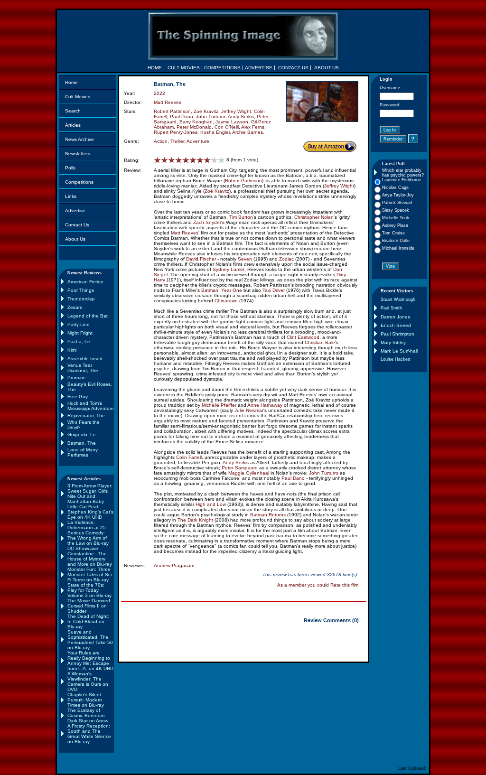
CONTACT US (293, 67)
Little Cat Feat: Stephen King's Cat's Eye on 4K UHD (90, 512)
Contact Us (77, 224)
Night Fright (80, 333)
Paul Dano (181, 116)
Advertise (75, 210)
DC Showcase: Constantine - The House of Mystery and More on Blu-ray (89, 556)
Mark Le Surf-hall (399, 351)
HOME (155, 67)
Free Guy (77, 396)
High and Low (211, 504)
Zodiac (286, 258)
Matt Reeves (167, 102)
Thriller (177, 141)
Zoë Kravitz (206, 111)
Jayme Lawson (231, 121)
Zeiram (74, 307)
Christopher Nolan (314, 217)
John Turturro (210, 116)
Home (71, 82)
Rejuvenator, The (86, 415)
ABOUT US (326, 67)
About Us (75, 239)
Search (73, 110)
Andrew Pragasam (174, 565)
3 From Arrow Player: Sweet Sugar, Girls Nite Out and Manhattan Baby (89, 493)
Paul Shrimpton (397, 333)
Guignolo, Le (81, 434)
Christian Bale (320, 342)
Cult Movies (77, 96)
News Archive (79, 139)
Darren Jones (395, 316)
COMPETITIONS (222, 67)
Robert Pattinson (172, 111)
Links (70, 196)
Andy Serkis (241, 116)
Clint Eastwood (303, 337)
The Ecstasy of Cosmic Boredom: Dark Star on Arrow (87, 715)
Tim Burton (241, 217)
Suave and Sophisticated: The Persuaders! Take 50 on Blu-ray (90, 639)
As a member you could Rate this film (317, 585)
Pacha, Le (78, 341)
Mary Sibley (393, 342)
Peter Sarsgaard (240, 467)
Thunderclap (81, 298)
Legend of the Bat (87, 315)
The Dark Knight (195, 520)
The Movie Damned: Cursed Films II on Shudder (89, 606)
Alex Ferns (252, 127)
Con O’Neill (227, 127)
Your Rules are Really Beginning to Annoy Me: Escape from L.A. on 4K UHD (90, 660)
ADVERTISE (258, 67)
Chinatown (226, 300)
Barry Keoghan (196, 121)
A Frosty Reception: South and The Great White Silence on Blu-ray (89, 733)
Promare (76, 377)
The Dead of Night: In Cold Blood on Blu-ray (88, 621)
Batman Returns (268, 514)
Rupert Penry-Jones (175, 132)
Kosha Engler (215, 132)
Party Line (78, 324)
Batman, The (81, 443)
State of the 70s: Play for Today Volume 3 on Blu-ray (89, 590)
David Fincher (201, 258)
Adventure (198, 141)
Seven (245, 258)
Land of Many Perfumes (82, 452)
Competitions (79, 182)
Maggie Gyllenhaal (248, 473)
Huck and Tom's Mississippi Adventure (90, 406)
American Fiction (85, 281)
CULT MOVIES (184, 67)
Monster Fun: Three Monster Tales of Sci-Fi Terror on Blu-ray (90, 574)
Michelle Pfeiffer (219, 405)
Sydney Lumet (228, 269)
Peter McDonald (194, 127)
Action (161, 141)
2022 (159, 93)
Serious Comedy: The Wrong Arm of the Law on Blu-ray (88, 538)
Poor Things (80, 290)
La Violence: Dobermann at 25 (86, 525)
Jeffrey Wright (236, 111)
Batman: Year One (221, 290)
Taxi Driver (273, 290)
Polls (70, 167)
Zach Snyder (207, 222)
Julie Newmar (248, 410)
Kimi (71, 350)
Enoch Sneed (396, 325)
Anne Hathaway (264, 405)
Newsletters (77, 153)
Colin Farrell (189, 457)
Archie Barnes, (248, 132)
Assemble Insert (85, 358)
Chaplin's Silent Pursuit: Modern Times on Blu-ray (85, 700)
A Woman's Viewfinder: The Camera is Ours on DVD (87, 681)
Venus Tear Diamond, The (82, 368)
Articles (73, 125)
